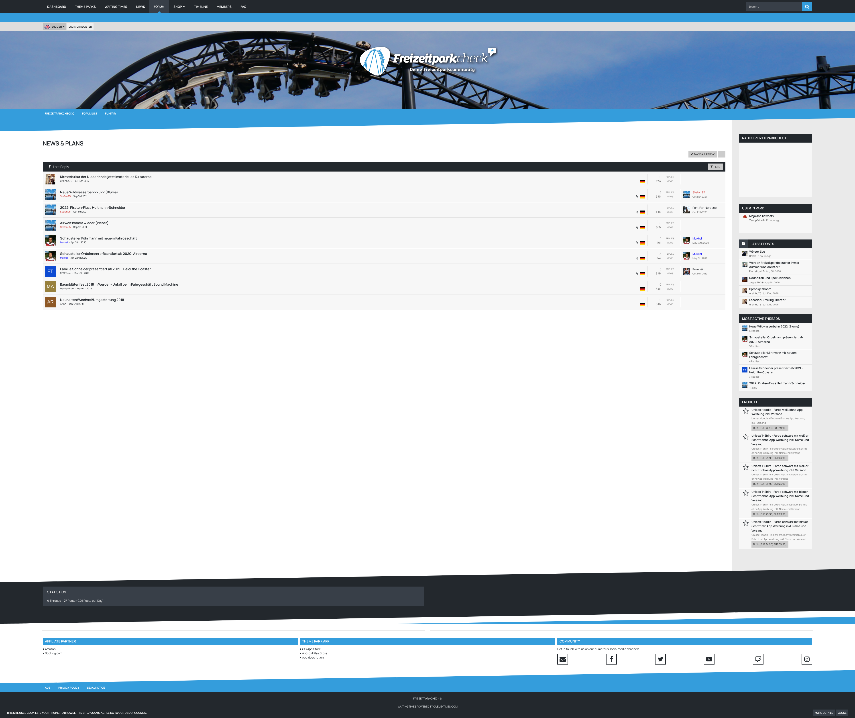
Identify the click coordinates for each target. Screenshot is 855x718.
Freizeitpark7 (756, 271)
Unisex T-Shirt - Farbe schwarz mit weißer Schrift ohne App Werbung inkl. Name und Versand (780, 440)
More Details (824, 713)
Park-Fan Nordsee (704, 208)
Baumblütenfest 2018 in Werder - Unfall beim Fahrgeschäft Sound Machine (119, 284)
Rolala (752, 256)
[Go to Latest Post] (686, 194)
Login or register (80, 26)
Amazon (50, 649)
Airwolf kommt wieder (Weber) (84, 223)
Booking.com (53, 653)
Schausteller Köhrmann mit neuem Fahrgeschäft (98, 238)
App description (313, 657)
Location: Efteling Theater (767, 300)
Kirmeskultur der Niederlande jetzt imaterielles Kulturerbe (106, 176)
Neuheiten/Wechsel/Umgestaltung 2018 (92, 299)
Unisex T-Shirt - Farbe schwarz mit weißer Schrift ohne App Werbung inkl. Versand (779, 468)
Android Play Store (314, 653)
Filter (717, 166)
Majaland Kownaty (761, 216)
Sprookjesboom (760, 289)
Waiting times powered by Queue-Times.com (428, 706)
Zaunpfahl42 (756, 220)
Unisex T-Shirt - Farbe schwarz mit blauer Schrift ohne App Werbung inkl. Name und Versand (780, 496)
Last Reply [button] (61, 166)
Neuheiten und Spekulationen (770, 278)
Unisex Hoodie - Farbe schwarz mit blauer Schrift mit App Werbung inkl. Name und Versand (779, 526)
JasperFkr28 (756, 282)
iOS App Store (311, 649)
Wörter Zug (757, 252)
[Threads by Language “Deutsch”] (642, 181)
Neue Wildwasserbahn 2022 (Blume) (89, 192)
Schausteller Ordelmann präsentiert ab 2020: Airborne (103, 253)
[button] (774, 6)
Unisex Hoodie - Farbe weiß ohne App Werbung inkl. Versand (777, 412)
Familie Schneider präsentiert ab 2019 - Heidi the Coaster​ (105, 269)
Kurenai (697, 269)
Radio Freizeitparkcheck (764, 138)
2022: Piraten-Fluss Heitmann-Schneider (92, 207)
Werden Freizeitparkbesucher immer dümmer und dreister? (774, 265)
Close (842, 713)
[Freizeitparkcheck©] (427, 61)
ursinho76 (66, 180)
